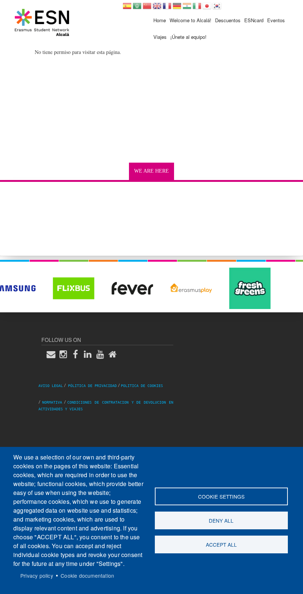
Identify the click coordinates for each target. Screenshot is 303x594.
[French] (167, 8)
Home (159, 20)
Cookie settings (221, 496)
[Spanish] (127, 8)
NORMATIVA (52, 402)
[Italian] (197, 8)
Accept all (221, 544)
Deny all (221, 520)
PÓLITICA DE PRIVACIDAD (92, 386)
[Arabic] (137, 8)
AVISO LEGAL (50, 386)
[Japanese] (206, 8)
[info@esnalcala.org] (53, 354)
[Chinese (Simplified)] (147, 8)
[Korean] (216, 8)
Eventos (276, 20)
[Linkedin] (90, 354)
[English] (157, 8)
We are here (151, 171)
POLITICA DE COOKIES (142, 386)
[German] (177, 8)
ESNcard (253, 20)
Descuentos (228, 20)
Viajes (160, 36)
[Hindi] (187, 8)
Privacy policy (36, 575)
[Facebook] (78, 354)
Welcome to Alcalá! (190, 20)
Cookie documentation (87, 575)
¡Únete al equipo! (188, 36)
